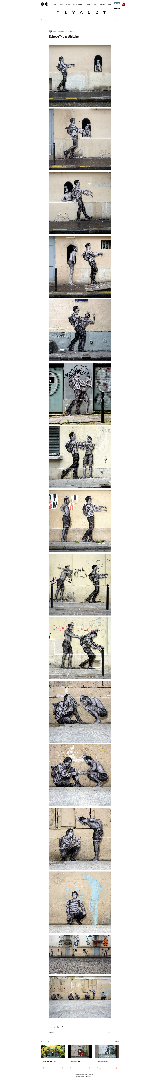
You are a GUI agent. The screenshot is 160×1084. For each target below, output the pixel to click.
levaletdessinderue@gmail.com (84, 1076)
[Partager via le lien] (62, 1027)
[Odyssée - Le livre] (107, 1051)
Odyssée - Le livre (102, 1061)
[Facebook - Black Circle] (42, 4)
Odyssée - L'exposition (49, 1061)
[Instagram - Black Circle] (46, 4)
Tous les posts (44, 19)
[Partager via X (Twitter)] (54, 1027)
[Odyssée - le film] (80, 1051)
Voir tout (117, 1041)
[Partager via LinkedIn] (58, 1027)
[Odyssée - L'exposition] (53, 1051)
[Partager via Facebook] (50, 1027)
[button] (123, 4)
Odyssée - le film (75, 1061)
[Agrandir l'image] (80, 76)
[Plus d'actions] (110, 31)
